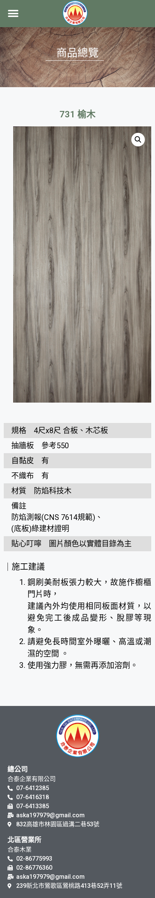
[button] (13, 13)
